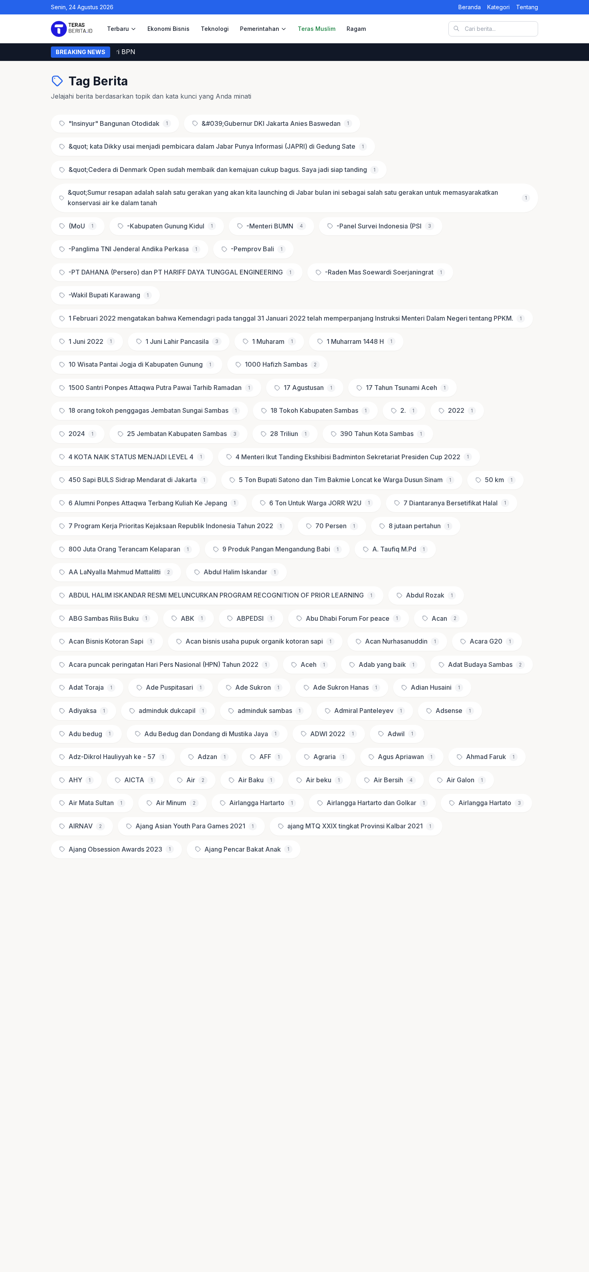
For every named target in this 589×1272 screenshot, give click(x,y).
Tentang (527, 7)
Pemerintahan (259, 28)
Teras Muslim (316, 28)
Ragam (356, 28)
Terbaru (118, 28)
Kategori (498, 7)
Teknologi (215, 28)
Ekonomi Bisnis (168, 28)
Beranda (469, 7)
